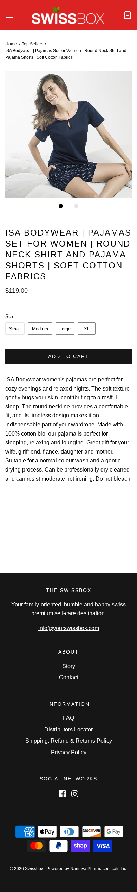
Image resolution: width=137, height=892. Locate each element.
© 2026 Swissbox (26, 868)
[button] (68, 134)
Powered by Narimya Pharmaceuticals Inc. (86, 868)
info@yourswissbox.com (68, 628)
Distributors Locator (68, 729)
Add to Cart (68, 356)
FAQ (68, 718)
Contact (68, 677)
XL (87, 328)
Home (11, 44)
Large (65, 328)
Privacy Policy (68, 752)
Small (15, 328)
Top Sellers (32, 44)
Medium (40, 328)
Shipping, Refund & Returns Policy (68, 741)
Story (68, 666)
